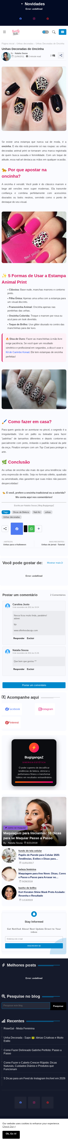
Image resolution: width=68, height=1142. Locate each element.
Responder (18, 638)
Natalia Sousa (20, 650)
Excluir (30, 638)
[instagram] (34, 18)
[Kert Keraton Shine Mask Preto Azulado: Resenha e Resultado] (9, 892)
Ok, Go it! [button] (11, 1133)
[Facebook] (17, 529)
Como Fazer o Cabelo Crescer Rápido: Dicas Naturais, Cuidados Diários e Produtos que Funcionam (30, 1066)
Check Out (8, 1126)
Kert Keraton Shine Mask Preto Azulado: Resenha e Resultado (41, 894)
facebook (14, 709)
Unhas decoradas (25, 43)
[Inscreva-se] (62, 32)
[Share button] (38, 528)
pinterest (13, 722)
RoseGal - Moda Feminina (19, 1028)
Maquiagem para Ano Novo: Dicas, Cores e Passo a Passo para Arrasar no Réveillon (42, 875)
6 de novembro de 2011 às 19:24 (26, 607)
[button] (45, 32)
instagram (47, 709)
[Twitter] (25, 528)
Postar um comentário (34, 685)
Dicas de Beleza (21, 512)
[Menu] (4, 32)
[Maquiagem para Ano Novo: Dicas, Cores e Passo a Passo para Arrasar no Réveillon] (9, 874)
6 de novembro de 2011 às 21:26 (26, 653)
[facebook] (20, 18)
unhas (48, 512)
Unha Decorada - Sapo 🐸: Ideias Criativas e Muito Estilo (33, 1039)
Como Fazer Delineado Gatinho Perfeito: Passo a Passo (33, 1052)
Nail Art (37, 512)
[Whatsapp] (31, 528)
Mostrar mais (54, 562)
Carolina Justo (21, 604)
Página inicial (8, 43)
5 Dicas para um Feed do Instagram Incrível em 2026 (34, 1078)
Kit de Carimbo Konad (17, 352)
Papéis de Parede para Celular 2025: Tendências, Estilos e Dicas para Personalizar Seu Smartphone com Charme (39, 857)
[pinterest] (47, 18)
